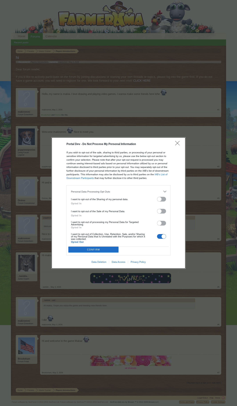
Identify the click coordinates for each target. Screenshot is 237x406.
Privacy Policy (138, 262)
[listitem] (118, 191)
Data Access (118, 262)
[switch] (161, 199)
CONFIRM (93, 249)
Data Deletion (98, 262)
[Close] (178, 144)
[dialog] (118, 203)
